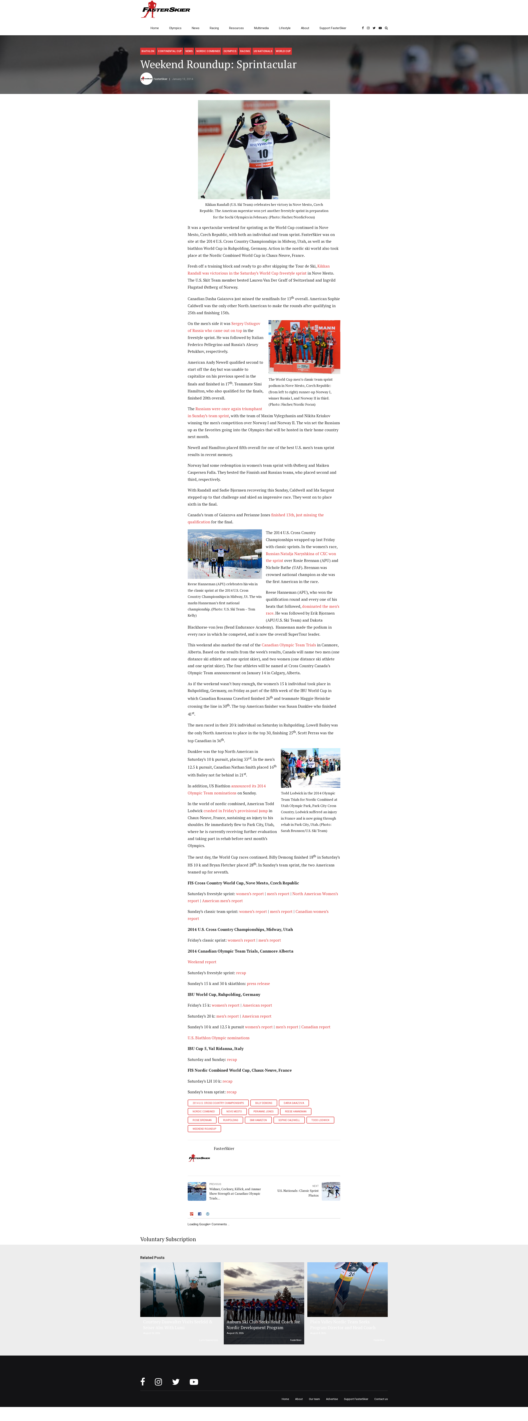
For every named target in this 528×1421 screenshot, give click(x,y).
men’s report (278, 893)
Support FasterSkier (332, 28)
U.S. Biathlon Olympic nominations (219, 1037)
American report (257, 1005)
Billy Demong (263, 1103)
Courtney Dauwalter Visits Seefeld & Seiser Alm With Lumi (177, 1324)
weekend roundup (204, 1128)
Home (155, 28)
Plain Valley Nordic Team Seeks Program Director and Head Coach (343, 1324)
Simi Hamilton (258, 1120)
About (305, 28)
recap (241, 972)
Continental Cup (170, 51)
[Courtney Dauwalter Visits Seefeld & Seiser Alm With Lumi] (180, 1289)
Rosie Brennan (202, 1120)
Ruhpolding (230, 1120)
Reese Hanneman (295, 1111)
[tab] (192, 1215)
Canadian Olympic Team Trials (289, 644)
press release (258, 983)
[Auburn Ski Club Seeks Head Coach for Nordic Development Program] (263, 1303)
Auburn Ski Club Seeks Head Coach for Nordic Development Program (263, 1324)
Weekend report (202, 961)
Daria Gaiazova (294, 1103)
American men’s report (222, 900)
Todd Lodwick (320, 1120)
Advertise (332, 1399)
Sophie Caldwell (289, 1120)
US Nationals (263, 51)
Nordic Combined (208, 51)
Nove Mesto (234, 1111)
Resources (236, 28)
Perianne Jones (263, 1111)
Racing (214, 28)
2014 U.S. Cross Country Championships (218, 1103)
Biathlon (147, 51)
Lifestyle (285, 28)
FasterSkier (160, 79)
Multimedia (261, 28)
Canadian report (315, 1026)
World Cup (283, 51)
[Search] (386, 28)
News (195, 28)
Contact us (381, 1399)
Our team (314, 1399)
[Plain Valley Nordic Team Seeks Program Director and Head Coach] (347, 1289)
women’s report (250, 893)
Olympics (175, 28)
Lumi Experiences (208, 1340)
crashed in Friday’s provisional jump (236, 810)
